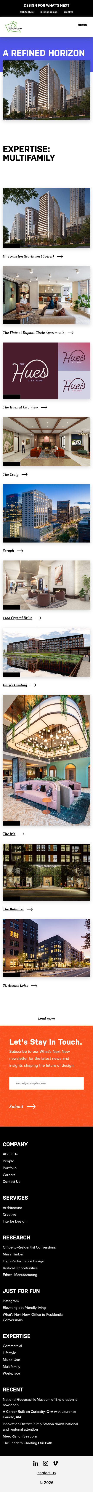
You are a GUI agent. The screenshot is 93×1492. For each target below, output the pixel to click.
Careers (9, 1175)
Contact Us (11, 1181)
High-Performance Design (23, 1261)
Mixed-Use (11, 1359)
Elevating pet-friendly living (24, 1307)
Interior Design (49, 12)
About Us (10, 1154)
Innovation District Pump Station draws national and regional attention (40, 1426)
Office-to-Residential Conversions (29, 1247)
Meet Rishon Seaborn (20, 1436)
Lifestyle (9, 1353)
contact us (46, 1473)
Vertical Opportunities (20, 1268)
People (8, 1161)
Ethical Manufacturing (20, 1274)
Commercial (12, 1346)
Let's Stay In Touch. (45, 1042)
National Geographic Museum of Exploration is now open (40, 1402)
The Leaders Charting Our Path (27, 1443)
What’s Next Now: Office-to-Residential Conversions (33, 1317)
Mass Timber (13, 1254)
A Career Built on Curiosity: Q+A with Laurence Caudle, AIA (39, 1414)
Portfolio (10, 1168)
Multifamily (11, 1366)
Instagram (11, 1301)
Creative (68, 12)
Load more (46, 1018)
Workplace (11, 1373)
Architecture (27, 12)
